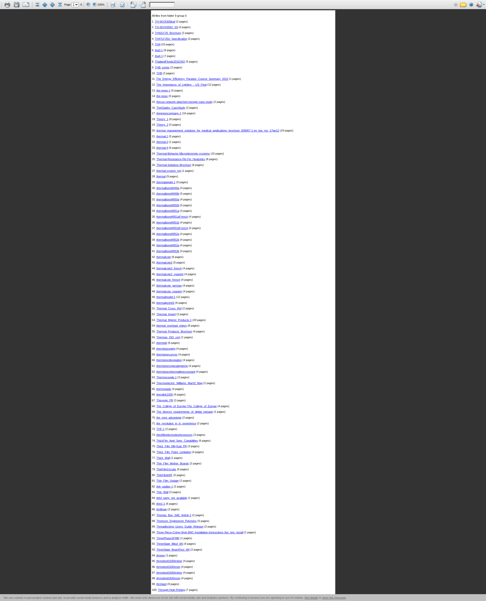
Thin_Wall (162, 492)
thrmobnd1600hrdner (169, 572)
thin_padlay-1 (164, 486)
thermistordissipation (169, 360)
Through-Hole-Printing (171, 589)
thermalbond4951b (167, 222)
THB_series (162, 67)
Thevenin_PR (164, 400)
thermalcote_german (169, 285)
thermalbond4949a (167, 188)
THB (159, 73)
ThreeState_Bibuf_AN (169, 543)
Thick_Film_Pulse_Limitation (173, 452)
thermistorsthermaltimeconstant (175, 371)
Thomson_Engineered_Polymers (176, 520)
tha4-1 (159, 56)
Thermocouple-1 (166, 377)
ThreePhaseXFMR (167, 538)
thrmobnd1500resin (168, 566)
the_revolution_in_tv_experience (176, 423)
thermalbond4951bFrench (172, 228)
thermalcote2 (164, 262)
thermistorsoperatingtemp (172, 365)
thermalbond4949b (167, 193)
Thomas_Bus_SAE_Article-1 (173, 515)
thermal (161, 176)
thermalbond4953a (167, 245)
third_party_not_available (171, 497)
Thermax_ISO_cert (168, 337)
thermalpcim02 (165, 302)
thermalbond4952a (167, 233)
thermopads (163, 388)
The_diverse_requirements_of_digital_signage (184, 411)
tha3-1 (159, 50)
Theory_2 (162, 124)
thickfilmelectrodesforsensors (174, 434)
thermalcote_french (168, 279)
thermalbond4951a (167, 210)
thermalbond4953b (167, 251)
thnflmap (161, 509)
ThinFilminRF (164, 475)
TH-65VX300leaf (165, 21)
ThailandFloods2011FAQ (170, 61)
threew (160, 555)
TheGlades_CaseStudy (170, 107)
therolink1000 (164, 394)
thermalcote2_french (169, 268)
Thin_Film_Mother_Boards (172, 463)
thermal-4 (162, 147)
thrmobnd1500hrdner (169, 560)
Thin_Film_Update (167, 480)
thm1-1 (160, 503)
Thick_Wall (163, 457)
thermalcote (163, 256)
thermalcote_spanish (169, 291)
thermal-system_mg (168, 170)
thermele (161, 342)
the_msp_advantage (168, 417)
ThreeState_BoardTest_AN (173, 549)
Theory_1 (162, 119)
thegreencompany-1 (168, 113)
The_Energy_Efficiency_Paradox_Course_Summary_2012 (192, 78)
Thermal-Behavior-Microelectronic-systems (183, 153)
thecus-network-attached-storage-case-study (184, 101)
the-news (162, 96)
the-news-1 (163, 90)
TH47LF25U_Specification (171, 38)
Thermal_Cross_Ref (168, 308)
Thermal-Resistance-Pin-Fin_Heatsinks (180, 159)
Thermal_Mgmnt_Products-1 (174, 320)
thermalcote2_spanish (170, 274)
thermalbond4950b (167, 205)
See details (311, 597)
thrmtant (161, 584)
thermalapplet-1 (165, 182)
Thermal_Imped (166, 314)
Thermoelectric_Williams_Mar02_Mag (179, 383)
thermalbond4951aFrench (172, 216)
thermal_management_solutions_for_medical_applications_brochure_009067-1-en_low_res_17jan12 (217, 130)
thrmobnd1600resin (168, 578)
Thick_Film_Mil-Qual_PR (171, 446)
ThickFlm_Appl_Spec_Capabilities (177, 440)
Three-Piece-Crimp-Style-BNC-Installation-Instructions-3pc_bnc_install (199, 532)
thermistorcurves (166, 354)
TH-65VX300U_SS (166, 27)
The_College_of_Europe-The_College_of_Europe (186, 406)
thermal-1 (162, 136)
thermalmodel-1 (165, 296)
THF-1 (160, 428)
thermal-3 (162, 141)
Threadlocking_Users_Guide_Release (180, 526)
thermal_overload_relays (171, 325)
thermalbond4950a (167, 199)
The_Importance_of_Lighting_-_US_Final (181, 84)
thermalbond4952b (167, 239)
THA (157, 44)
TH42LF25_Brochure (168, 32)
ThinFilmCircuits (166, 469)
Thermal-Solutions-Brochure (173, 164)
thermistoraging (165, 348)
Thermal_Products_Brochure (174, 331)
